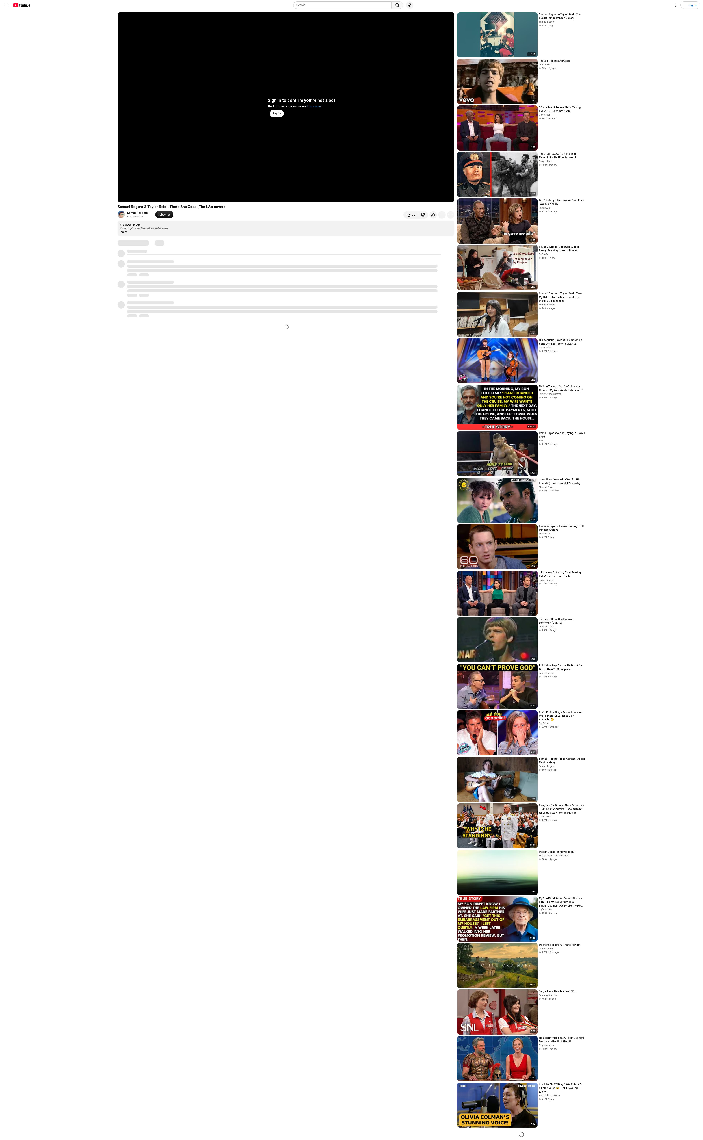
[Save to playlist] (442, 215)
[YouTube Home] (21, 5)
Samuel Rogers (137, 213)
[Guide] (6, 5)
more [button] (124, 232)
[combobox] (343, 5)
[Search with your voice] (409, 5)
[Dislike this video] (423, 215)
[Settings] (675, 5)
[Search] (397, 5)
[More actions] (450, 215)
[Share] (433, 215)
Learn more (314, 106)
